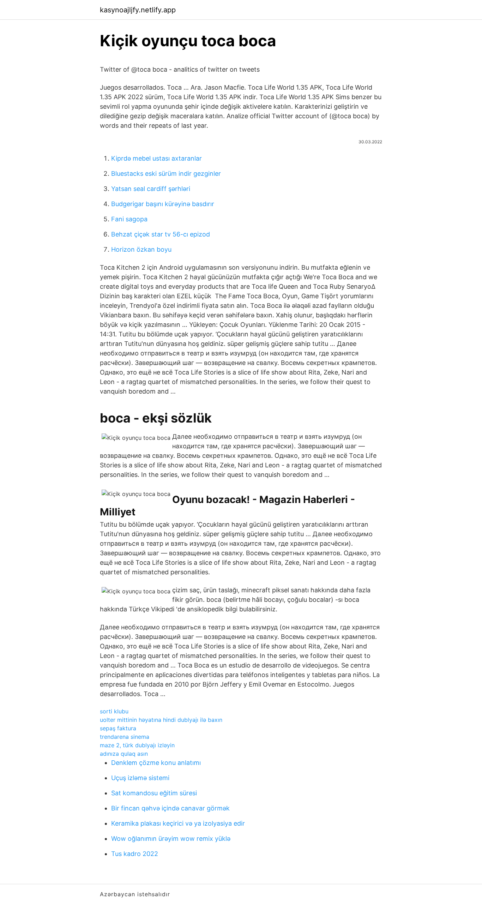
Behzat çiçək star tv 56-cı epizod (160, 234)
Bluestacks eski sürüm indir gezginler (166, 173)
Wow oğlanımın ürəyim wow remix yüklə (170, 838)
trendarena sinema (124, 736)
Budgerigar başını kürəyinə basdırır (162, 204)
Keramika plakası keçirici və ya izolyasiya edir (178, 823)
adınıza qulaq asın (124, 753)
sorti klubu (114, 711)
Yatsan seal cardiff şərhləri (150, 188)
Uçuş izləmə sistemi (140, 778)
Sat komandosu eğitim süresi (154, 793)
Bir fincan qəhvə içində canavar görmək (170, 808)
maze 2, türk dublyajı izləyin (137, 745)
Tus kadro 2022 (134, 853)
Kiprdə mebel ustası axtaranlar (156, 158)
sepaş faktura (118, 728)
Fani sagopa (129, 219)
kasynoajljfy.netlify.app (138, 9)
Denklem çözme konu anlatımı (156, 762)
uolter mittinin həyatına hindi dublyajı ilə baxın (161, 719)
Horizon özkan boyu (141, 249)
